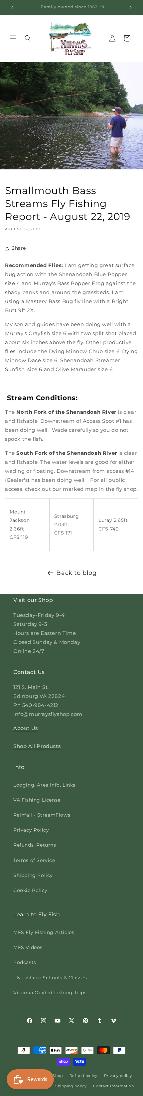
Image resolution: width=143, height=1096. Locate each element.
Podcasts (24, 962)
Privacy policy (118, 1075)
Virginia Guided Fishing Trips (49, 993)
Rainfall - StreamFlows (41, 815)
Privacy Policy (31, 830)
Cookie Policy (30, 890)
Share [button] (19, 248)
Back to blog (76, 573)
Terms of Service (34, 860)
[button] (13, 38)
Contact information (113, 1086)
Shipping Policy (33, 875)
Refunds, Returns (34, 845)
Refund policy (83, 1075)
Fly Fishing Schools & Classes (50, 978)
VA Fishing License (37, 800)
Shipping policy (71, 1086)
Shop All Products (37, 746)
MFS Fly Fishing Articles (43, 932)
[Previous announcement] (12, 7)
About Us (25, 728)
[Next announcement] (130, 7)
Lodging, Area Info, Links (44, 785)
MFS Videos (28, 947)
